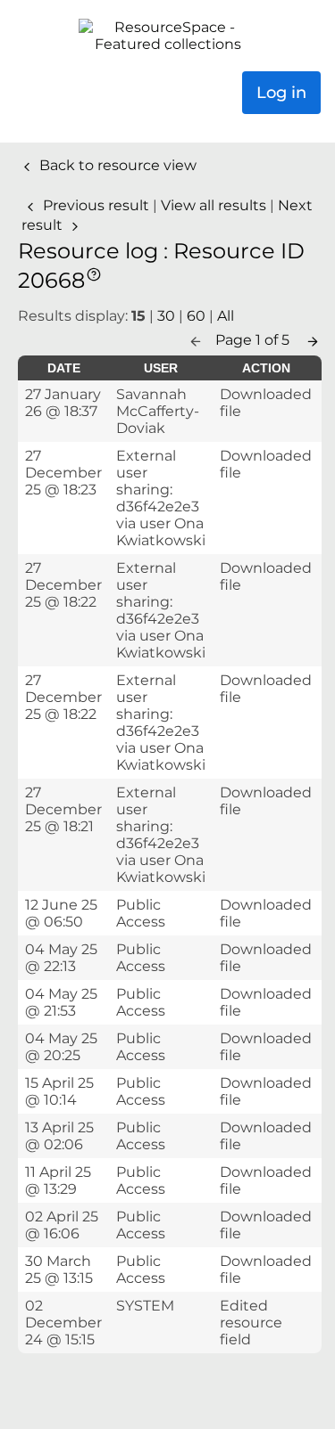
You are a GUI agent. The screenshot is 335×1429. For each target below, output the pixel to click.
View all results (215, 205)
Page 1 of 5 (254, 339)
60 (196, 315)
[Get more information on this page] (94, 273)
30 (166, 315)
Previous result (96, 205)
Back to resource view (116, 165)
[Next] (313, 339)
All (225, 315)
